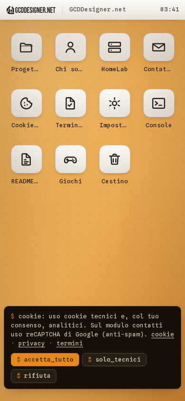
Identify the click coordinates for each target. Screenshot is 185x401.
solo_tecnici (118, 359)
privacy (31, 343)
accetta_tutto (49, 359)
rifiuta (37, 375)
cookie (162, 334)
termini (69, 343)
